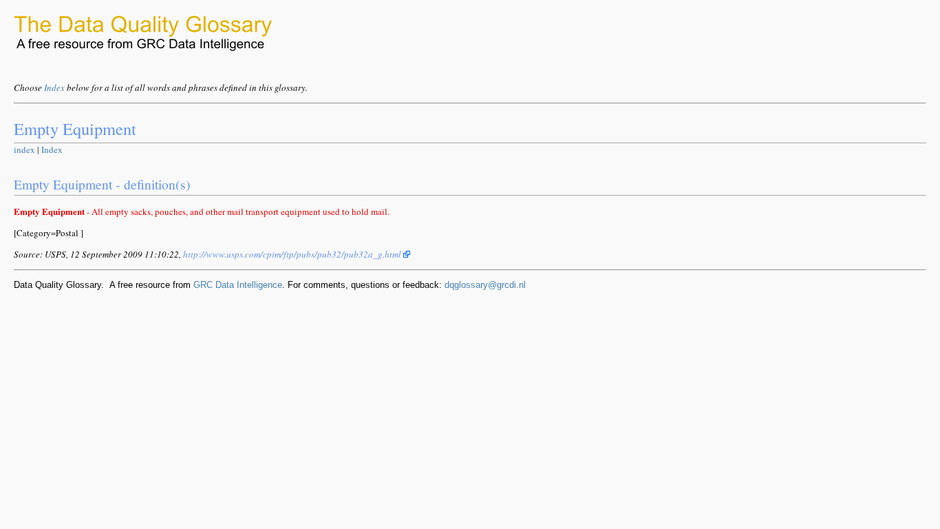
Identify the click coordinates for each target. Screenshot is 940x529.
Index (54, 87)
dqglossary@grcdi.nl (485, 285)
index (24, 149)
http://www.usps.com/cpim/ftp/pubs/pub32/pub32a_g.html (293, 254)
